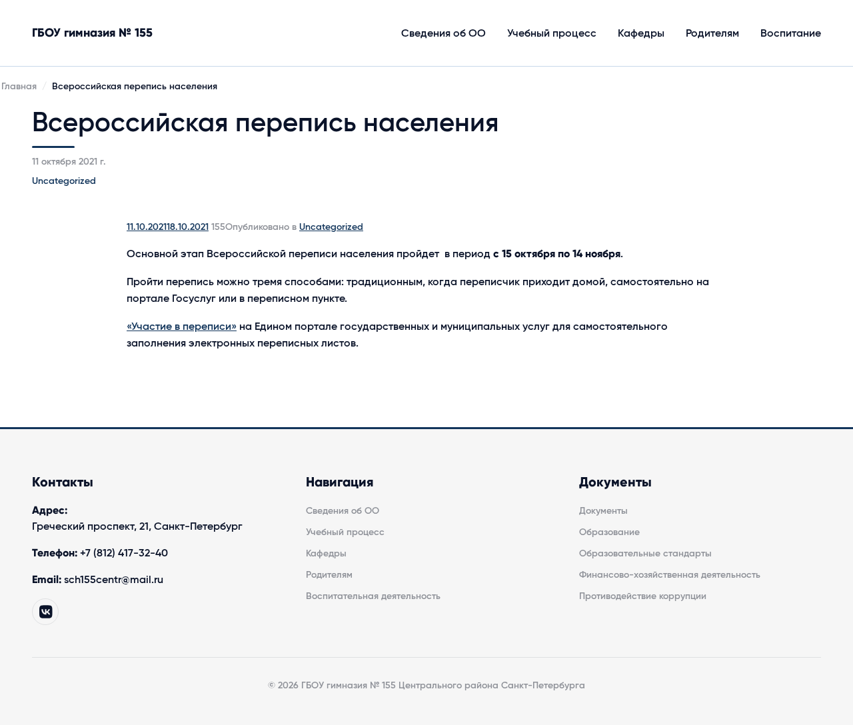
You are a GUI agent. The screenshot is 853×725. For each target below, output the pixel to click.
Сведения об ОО (443, 33)
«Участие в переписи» (182, 326)
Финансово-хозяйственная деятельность (669, 575)
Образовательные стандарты (645, 553)
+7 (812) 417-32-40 (124, 553)
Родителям (712, 33)
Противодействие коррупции (642, 596)
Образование (609, 532)
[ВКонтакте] (45, 611)
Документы (603, 511)
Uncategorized (64, 181)
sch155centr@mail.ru (113, 579)
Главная (19, 86)
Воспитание (790, 33)
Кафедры (641, 33)
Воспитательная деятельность (373, 596)
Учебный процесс (551, 33)
